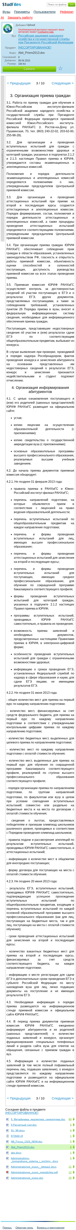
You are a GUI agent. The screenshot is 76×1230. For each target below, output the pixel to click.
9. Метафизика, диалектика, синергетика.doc (38, 1119)
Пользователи (45, 12)
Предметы (22, 12)
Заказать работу (20, 17)
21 (70, 1166)
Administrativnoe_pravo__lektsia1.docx (33, 1166)
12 (70, 1172)
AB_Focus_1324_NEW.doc (26, 1141)
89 (70, 1119)
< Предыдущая (19, 83)
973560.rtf (17, 1136)
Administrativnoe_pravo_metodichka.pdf (34, 1172)
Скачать (29, 68)
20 (70, 1177)
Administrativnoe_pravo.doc (27, 1177)
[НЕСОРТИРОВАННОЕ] (34, 47)
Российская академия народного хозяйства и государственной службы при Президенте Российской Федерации (45, 39)
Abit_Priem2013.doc (22, 1147)
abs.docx (16, 1152)
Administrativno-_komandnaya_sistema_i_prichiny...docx (34, 1160)
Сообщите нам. (46, 32)
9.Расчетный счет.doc (24, 1124)
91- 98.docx (18, 1130)
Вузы (6, 12)
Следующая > (63, 83)
